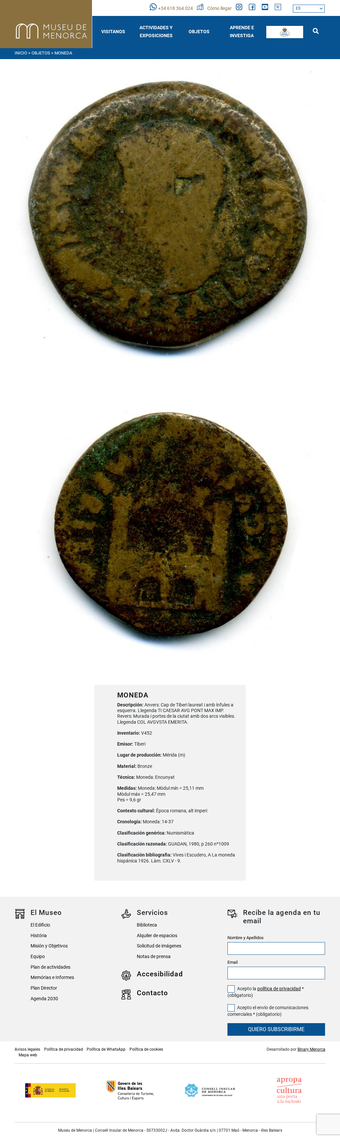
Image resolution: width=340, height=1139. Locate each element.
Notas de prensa (154, 956)
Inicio (21, 52)
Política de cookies (146, 1049)
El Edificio (40, 925)
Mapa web (28, 1055)
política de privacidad (279, 989)
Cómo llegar (220, 8)
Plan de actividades (50, 967)
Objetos (41, 52)
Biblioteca (147, 925)
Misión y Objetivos (49, 946)
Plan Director (44, 988)
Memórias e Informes (52, 977)
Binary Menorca (311, 1049)
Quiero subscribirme (276, 1029)
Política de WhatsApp (106, 1049)
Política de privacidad (63, 1049)
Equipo (38, 956)
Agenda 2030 (44, 999)
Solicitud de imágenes (159, 946)
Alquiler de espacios (157, 935)
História (39, 935)
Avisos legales (27, 1049)
